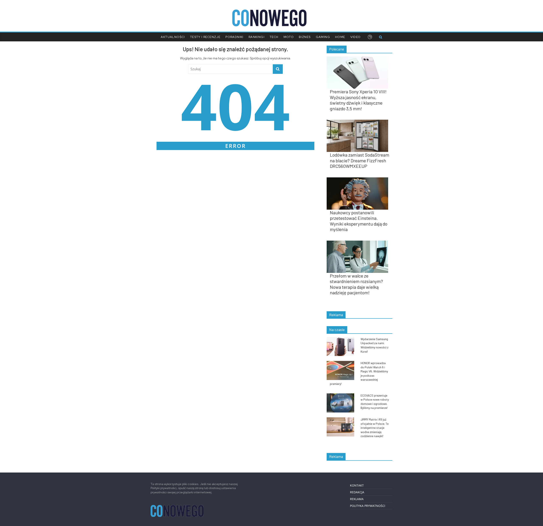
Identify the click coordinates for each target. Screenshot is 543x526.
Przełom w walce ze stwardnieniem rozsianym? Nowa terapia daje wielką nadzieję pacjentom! (356, 284)
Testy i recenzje (205, 37)
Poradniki (234, 37)
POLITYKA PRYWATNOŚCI (367, 506)
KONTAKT (357, 485)
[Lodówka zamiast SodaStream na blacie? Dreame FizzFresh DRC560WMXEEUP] (359, 122)
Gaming (323, 37)
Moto (289, 37)
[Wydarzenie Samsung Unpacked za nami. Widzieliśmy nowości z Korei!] (342, 339)
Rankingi (257, 37)
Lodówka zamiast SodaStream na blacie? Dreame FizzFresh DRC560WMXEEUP (359, 160)
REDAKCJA (357, 492)
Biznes (305, 37)
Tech (274, 37)
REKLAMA (357, 499)
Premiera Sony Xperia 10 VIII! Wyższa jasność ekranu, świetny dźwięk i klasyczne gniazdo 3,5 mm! (358, 100)
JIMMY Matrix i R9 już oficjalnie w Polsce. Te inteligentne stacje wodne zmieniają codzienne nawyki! (375, 428)
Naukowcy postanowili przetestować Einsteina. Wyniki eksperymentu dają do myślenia (358, 221)
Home (340, 37)
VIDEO (355, 37)
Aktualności (173, 37)
